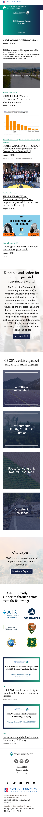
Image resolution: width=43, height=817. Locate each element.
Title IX (19, 811)
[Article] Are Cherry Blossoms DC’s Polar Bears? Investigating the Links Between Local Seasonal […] (21, 148)
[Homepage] (21, 790)
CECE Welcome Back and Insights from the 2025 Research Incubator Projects (20, 692)
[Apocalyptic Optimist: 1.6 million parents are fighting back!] (21, 225)
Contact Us (20, 800)
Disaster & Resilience (10, 92)
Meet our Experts (21, 571)
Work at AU (8, 802)
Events (5, 686)
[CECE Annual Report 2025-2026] (21, 22)
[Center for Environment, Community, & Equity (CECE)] (14, 7)
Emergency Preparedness (13, 809)
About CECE (21, 336)
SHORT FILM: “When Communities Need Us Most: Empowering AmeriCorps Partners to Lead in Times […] (20, 201)
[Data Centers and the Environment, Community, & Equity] (21, 716)
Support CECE (22, 767)
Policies (25, 809)
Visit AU (27, 800)
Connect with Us (22, 770)
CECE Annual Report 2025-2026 (20, 39)
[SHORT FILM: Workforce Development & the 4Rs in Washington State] (21, 75)
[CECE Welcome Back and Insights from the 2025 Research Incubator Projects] (21, 669)
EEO (14, 811)
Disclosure (7, 811)
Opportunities (22, 773)
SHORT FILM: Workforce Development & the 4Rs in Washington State (16, 98)
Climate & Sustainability (11, 140)
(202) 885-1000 (9, 800)
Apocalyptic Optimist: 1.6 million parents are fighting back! (20, 248)
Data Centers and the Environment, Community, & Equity (21, 738)
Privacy (31, 809)
